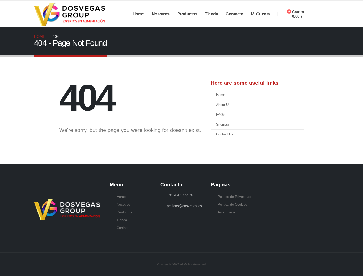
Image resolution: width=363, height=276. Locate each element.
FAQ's (220, 115)
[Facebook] (316, 14)
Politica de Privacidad (234, 197)
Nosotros (161, 14)
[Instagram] (325, 14)
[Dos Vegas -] (70, 14)
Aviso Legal (227, 212)
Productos (187, 14)
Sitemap (222, 124)
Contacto (234, 14)
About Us (223, 105)
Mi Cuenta (260, 14)
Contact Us (224, 134)
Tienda (211, 14)
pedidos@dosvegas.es (184, 206)
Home (138, 14)
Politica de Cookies (232, 205)
